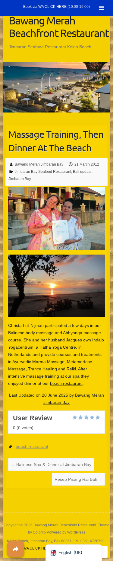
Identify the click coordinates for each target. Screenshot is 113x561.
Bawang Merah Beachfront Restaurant (58, 26)
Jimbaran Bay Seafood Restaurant (43, 172)
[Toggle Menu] (101, 8)
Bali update (82, 172)
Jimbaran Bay (19, 179)
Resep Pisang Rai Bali (78, 479)
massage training (42, 376)
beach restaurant (66, 383)
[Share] (15, 548)
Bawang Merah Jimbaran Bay (39, 164)
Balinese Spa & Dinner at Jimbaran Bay (51, 464)
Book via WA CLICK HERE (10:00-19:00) (56, 7)
